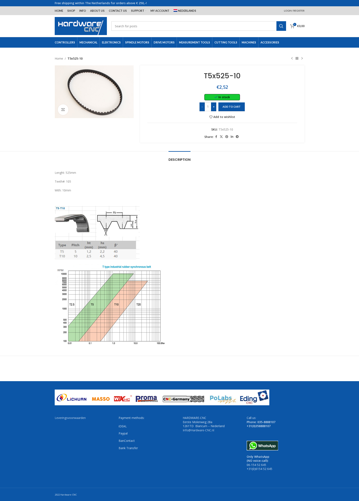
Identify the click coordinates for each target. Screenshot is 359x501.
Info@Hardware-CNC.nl (198, 430)
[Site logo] (81, 26)
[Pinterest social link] (226, 137)
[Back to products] (296, 58)
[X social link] (221, 137)
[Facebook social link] (216, 137)
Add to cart (232, 107)
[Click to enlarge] (63, 109)
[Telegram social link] (237, 137)
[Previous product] (291, 58)
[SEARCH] (281, 26)
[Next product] (302, 58)
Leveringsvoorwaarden (70, 418)
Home (59, 58)
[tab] (179, 157)
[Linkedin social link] (232, 137)
